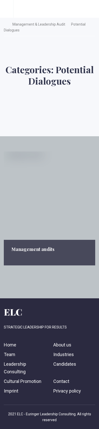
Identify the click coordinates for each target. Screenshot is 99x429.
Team (9, 354)
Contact (61, 381)
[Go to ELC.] (5, 24)
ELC (13, 312)
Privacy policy (67, 391)
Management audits (32, 249)
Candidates (64, 364)
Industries (63, 354)
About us (62, 344)
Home (10, 344)
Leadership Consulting (15, 367)
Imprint (11, 391)
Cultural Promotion (22, 381)
